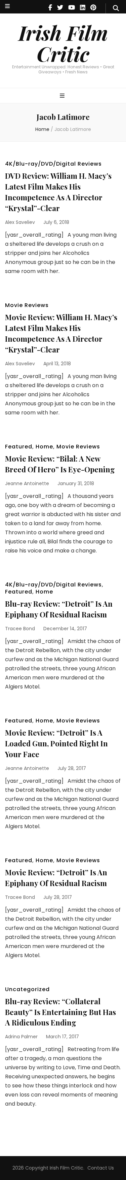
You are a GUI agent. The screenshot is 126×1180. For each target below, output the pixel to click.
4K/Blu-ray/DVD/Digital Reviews (53, 164)
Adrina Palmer (21, 1036)
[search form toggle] (116, 8)
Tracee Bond (20, 628)
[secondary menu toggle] (7, 6)
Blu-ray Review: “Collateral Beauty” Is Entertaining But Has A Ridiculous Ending (60, 1012)
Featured (18, 446)
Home (44, 446)
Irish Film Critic (63, 43)
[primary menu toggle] (63, 96)
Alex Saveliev (20, 222)
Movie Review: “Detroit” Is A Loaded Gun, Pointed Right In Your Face (56, 743)
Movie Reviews (27, 305)
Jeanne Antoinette (27, 483)
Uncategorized (27, 989)
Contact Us (100, 1168)
